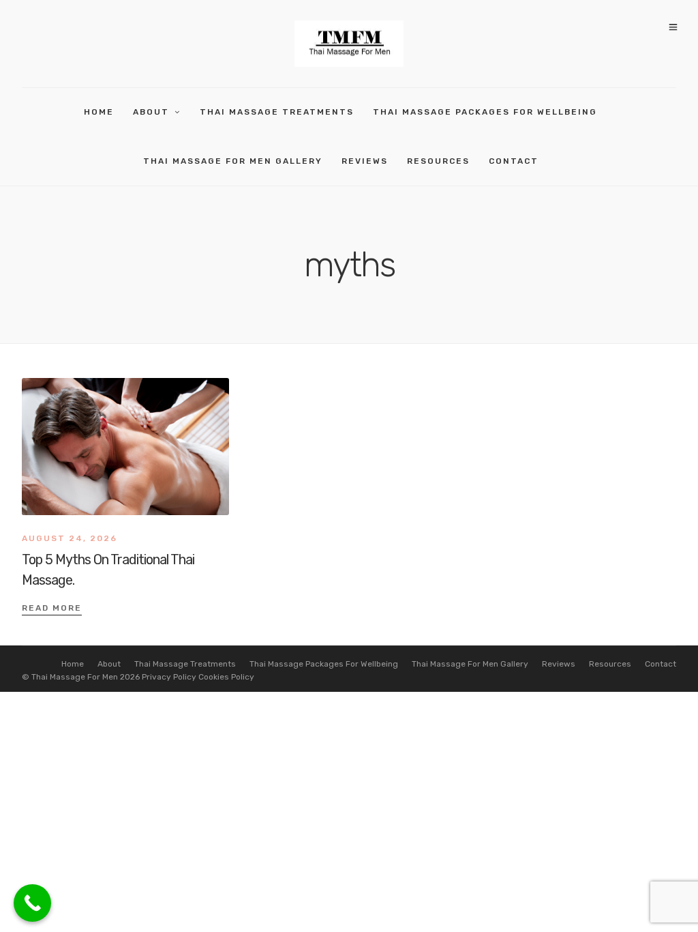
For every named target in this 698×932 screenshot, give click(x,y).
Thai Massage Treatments (277, 112)
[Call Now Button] (32, 903)
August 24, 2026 (69, 538)
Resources (438, 161)
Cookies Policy (226, 677)
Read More (52, 608)
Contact (513, 161)
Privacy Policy (169, 677)
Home (99, 112)
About (151, 112)
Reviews (365, 161)
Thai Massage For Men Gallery (232, 161)
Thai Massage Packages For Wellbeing (485, 112)
